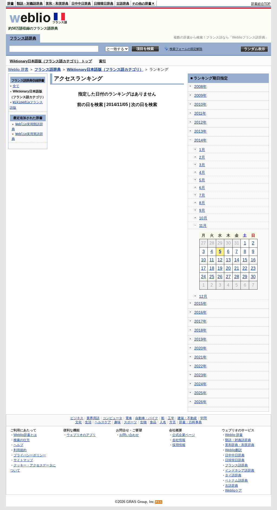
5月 (202, 180)
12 (219, 260)
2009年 (200, 95)
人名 (163, 422)
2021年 (200, 357)
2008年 (200, 86)
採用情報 (178, 445)
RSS (159, 502)
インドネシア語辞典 (239, 470)
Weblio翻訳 (233, 450)
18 (211, 268)
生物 (143, 422)
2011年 (200, 113)
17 (203, 268)
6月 (202, 187)
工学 (171, 418)
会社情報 (178, 440)
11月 (203, 225)
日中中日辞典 (81, 3)
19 (219, 268)
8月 (202, 203)
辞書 (10, 3)
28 (236, 276)
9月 (202, 210)
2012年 (200, 122)
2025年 (200, 393)
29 (244, 276)
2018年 (200, 330)
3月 (202, 165)
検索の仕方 (22, 440)
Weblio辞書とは (25, 435)
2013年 (200, 131)
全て (16, 86)
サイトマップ (23, 460)
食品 (153, 422)
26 (219, 276)
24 (203, 276)
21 (236, 268)
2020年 (200, 348)
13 (228, 260)
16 (253, 260)
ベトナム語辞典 (236, 480)
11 (211, 260)
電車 (129, 418)
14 (236, 260)
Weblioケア (233, 490)
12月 (203, 296)
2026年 (200, 402)
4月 (202, 172)
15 (244, 260)
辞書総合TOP (261, 4)
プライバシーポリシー (30, 455)
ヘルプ (18, 445)
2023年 (200, 375)
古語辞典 (122, 3)
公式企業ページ (183, 435)
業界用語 (93, 418)
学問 (203, 418)
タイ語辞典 (233, 475)
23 (253, 268)
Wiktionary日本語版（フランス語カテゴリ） (105, 69)
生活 (88, 422)
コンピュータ (112, 418)
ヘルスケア (103, 422)
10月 (203, 218)
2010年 (200, 104)
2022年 (200, 366)
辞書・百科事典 (190, 422)
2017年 (200, 321)
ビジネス (76, 418)
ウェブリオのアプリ (81, 435)
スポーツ (130, 422)
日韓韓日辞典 (103, 3)
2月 (202, 157)
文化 (78, 422)
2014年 (200, 140)
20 (228, 268)
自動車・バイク (146, 418)
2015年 (200, 303)
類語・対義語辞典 (30, 3)
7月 (202, 195)
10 (203, 260)
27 (228, 276)
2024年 (200, 384)
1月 (202, 149)
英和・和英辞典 (57, 3)
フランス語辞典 (23, 38)
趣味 (117, 422)
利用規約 (20, 450)
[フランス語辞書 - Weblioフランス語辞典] (38, 24)
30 (253, 276)
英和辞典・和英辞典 (239, 445)
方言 (172, 422)
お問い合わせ (129, 435)
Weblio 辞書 (18, 69)
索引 (102, 61)
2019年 (200, 339)
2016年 (200, 312)
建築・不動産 (187, 418)
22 (244, 268)
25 (211, 276)
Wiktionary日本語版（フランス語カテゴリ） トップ (51, 61)
